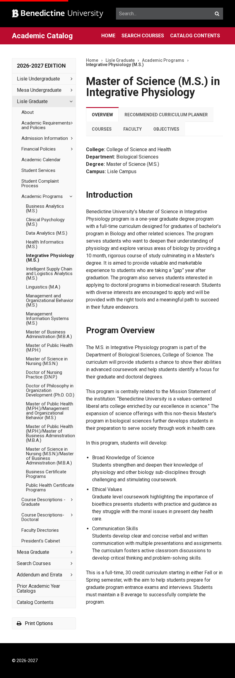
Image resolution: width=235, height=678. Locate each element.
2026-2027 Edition (41, 65)
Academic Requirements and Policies (46, 125)
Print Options (38, 623)
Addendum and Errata (39, 575)
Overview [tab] (102, 114)
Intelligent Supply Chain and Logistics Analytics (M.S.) (49, 273)
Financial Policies (38, 149)
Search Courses (142, 36)
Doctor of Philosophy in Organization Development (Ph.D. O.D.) (50, 390)
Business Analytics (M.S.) (45, 208)
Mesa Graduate (33, 552)
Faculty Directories (40, 530)
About (27, 112)
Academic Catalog (42, 36)
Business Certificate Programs (46, 474)
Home (108, 36)
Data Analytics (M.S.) (46, 233)
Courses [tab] (102, 129)
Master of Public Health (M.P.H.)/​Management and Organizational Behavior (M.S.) (49, 410)
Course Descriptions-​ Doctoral (42, 517)
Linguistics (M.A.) (43, 287)
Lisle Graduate (32, 101)
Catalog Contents (195, 36)
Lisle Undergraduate (38, 79)
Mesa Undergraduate (39, 90)
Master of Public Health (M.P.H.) (49, 348)
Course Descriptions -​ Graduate (43, 502)
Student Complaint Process (40, 183)
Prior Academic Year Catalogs (38, 588)
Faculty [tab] (132, 129)
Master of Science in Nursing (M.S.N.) (47, 361)
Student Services (38, 170)
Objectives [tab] (166, 129)
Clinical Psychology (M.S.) (45, 222)
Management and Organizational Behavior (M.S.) (49, 300)
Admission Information (44, 138)
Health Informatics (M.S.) (45, 244)
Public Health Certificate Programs (50, 487)
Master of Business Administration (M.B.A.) (49, 334)
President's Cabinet (40, 541)
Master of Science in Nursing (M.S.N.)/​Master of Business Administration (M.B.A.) (50, 456)
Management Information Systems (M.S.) (47, 318)
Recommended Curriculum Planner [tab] (166, 114)
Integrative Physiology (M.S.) (50, 258)
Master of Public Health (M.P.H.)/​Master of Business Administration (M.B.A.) (50, 433)
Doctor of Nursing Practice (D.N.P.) (44, 375)
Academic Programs (42, 196)
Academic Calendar (41, 159)
